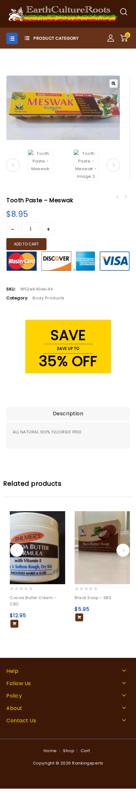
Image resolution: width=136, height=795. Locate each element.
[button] (113, 83)
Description (68, 413)
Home (50, 751)
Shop (68, 751)
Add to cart (26, 244)
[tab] (68, 414)
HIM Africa (117, 196)
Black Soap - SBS (125, 196)
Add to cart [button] (14, 624)
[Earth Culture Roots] (63, 13)
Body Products (49, 298)
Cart (85, 751)
